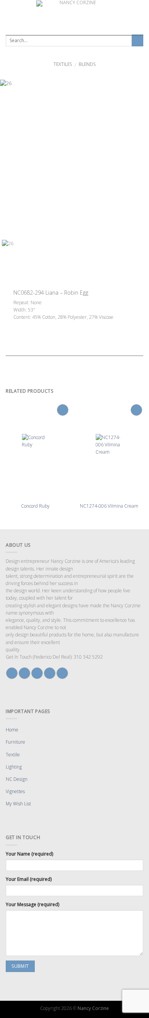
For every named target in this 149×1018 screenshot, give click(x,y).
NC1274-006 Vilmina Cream (109, 506)
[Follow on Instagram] (24, 673)
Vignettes (15, 791)
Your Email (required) (29, 879)
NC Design (17, 779)
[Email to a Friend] (37, 325)
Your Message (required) (32, 904)
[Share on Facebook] (23, 325)
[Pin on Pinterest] (44, 325)
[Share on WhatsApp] (17, 325)
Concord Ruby (35, 506)
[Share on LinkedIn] (58, 325)
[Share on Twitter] (30, 325)
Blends (87, 64)
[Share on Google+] (51, 325)
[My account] (141, 14)
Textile (13, 754)
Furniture (15, 742)
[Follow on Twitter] (37, 673)
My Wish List (18, 803)
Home (12, 729)
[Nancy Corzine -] (74, 15)
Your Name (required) (29, 854)
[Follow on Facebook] (12, 673)
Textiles (62, 64)
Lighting (14, 767)
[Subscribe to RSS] (62, 673)
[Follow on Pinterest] (49, 673)
